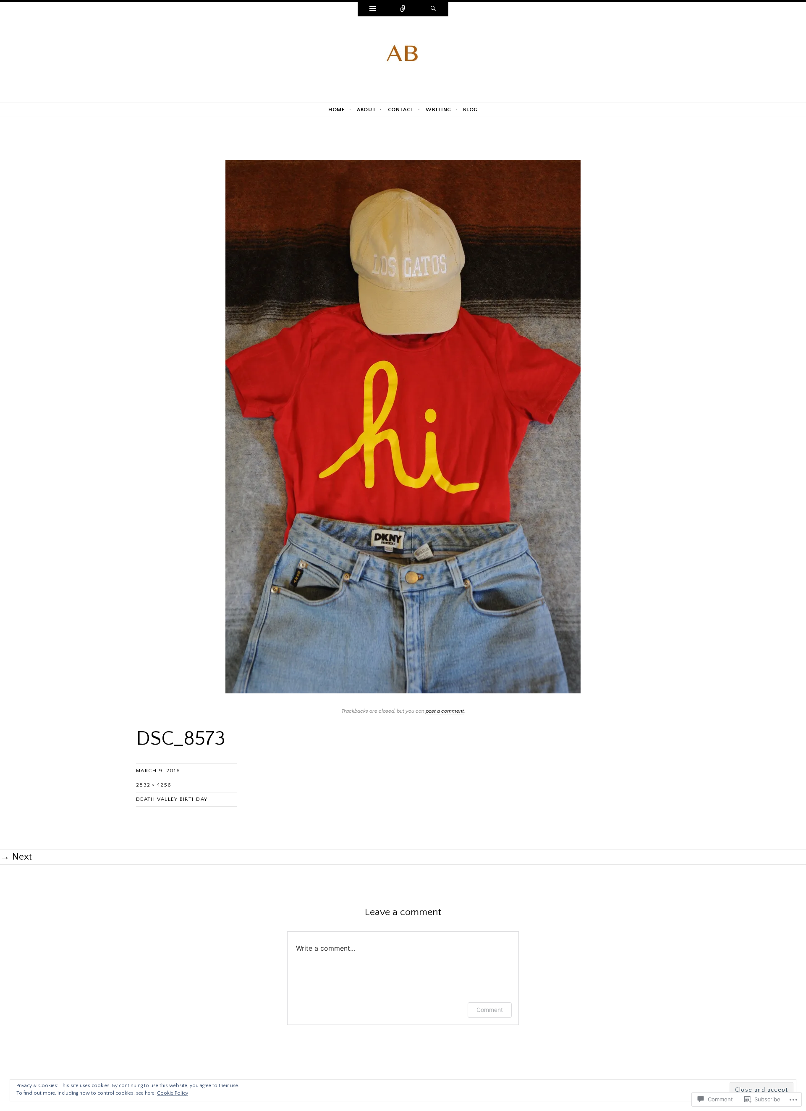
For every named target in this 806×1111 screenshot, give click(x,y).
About (366, 109)
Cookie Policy (172, 1093)
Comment (489, 1009)
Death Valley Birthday (171, 799)
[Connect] (403, 9)
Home (336, 109)
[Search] (433, 9)
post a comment (445, 711)
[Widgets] (373, 9)
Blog (470, 109)
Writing (438, 109)
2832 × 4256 (153, 785)
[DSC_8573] (403, 426)
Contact (401, 109)
